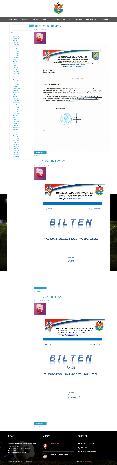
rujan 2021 (15, 129)
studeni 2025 (16, 52)
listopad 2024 (16, 75)
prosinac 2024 (16, 71)
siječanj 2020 (16, 156)
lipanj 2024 (15, 79)
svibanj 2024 (16, 80)
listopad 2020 (16, 150)
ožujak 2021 (16, 140)
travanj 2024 (16, 82)
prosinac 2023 (16, 88)
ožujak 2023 (16, 102)
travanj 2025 (16, 65)
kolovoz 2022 (16, 111)
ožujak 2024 (16, 84)
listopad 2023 (16, 92)
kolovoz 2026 (16, 36)
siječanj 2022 (16, 123)
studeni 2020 (16, 148)
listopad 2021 (16, 127)
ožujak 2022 (16, 121)
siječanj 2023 (16, 104)
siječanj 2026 (16, 48)
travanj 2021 (16, 138)
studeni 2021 (16, 125)
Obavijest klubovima (47, 26)
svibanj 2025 (16, 63)
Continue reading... (40, 152)
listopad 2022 (16, 108)
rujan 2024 (15, 77)
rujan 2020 (15, 152)
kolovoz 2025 (16, 57)
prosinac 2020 (16, 146)
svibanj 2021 (16, 137)
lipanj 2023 (15, 96)
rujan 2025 (15, 55)
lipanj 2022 (15, 115)
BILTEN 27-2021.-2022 (49, 161)
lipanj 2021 (15, 135)
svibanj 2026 (16, 42)
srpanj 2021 (16, 133)
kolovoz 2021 (16, 131)
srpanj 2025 (16, 59)
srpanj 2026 (16, 38)
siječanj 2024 (16, 86)
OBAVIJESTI (39, 155)
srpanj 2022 (16, 113)
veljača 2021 (16, 142)
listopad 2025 (16, 53)
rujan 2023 (15, 94)
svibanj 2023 (16, 98)
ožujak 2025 (16, 67)
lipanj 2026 (15, 40)
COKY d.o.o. (87, 461)
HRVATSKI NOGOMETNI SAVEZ (59, 443)
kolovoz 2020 (16, 154)
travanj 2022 (16, 119)
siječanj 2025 (16, 69)
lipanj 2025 (15, 61)
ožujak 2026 (16, 46)
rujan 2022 (15, 109)
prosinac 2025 (16, 50)
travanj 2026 (16, 44)
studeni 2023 (16, 90)
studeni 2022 (16, 106)
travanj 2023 (16, 100)
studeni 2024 (16, 73)
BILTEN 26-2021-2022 (49, 297)
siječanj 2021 (16, 144)
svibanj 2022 (16, 117)
